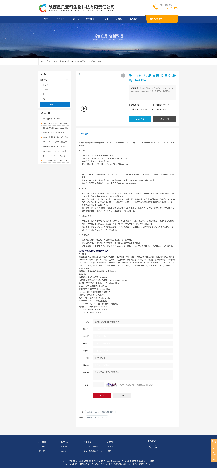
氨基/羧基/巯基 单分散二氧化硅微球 (55, 137)
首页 (46, 19)
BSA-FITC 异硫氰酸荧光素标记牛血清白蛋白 (94, 447)
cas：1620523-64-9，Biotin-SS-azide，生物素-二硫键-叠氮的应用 (56, 123)
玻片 (44, 99)
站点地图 (128, 461)
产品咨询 (140, 119)
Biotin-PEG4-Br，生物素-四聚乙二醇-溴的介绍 (56, 133)
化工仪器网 (150, 461)
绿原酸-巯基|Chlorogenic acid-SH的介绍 (56, 128)
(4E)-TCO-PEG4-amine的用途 (54, 156)
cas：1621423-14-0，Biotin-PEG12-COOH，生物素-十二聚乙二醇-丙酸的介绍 (56, 160)
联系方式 (110, 447)
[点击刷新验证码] (111, 385)
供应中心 (75, 19)
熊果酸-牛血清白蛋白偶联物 (97, 418)
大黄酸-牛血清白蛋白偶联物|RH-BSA (100, 412)
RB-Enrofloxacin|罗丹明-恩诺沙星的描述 (56, 142)
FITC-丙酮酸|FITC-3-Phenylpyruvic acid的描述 (56, 119)
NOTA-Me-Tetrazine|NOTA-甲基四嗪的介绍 (56, 151)
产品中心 (60, 19)
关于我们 (119, 19)
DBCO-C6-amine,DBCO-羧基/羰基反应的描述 (56, 146)
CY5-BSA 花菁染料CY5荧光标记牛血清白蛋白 (94, 451)
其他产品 (63, 61)
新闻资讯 (90, 19)
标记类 (70, 61)
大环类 (45, 90)
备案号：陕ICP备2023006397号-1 (112, 461)
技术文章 (104, 19)
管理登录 (135, 461)
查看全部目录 (55, 104)
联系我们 (134, 19)
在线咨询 (110, 451)
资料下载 (41, 451)
